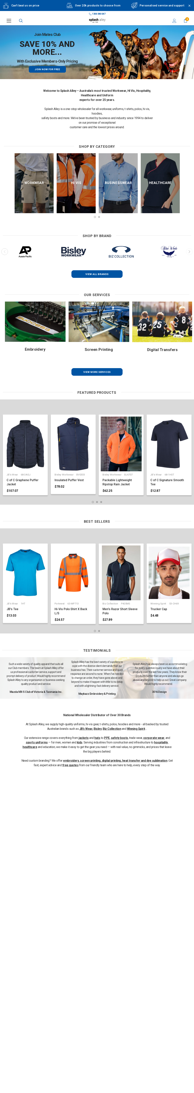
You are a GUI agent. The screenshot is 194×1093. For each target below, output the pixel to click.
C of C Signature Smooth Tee (167, 482)
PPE (107, 738)
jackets (84, 738)
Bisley (98, 729)
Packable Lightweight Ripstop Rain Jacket (117, 482)
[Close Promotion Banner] (187, 8)
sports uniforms (37, 742)
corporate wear (153, 738)
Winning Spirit (136, 729)
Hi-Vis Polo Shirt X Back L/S (71, 611)
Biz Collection (112, 729)
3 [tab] (101, 502)
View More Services (97, 372)
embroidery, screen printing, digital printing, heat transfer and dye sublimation (115, 760)
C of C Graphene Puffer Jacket (22, 482)
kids (79, 742)
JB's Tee (12, 609)
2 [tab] (99, 217)
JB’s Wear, (86, 729)
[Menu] (9, 20)
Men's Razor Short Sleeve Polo (120, 611)
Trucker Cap (158, 609)
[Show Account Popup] (174, 20)
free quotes (70, 765)
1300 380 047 (99, 14)
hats (97, 738)
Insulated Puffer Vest (69, 480)
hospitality (161, 742)
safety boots (119, 738)
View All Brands (97, 274)
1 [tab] (95, 217)
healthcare (30, 747)
